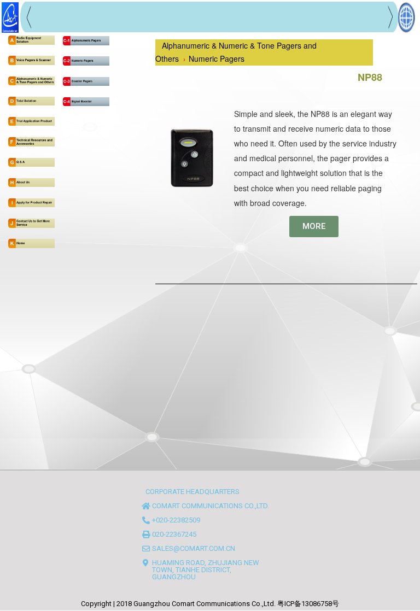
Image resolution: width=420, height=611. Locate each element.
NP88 (370, 77)
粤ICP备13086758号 (308, 604)
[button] (314, 226)
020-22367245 (174, 534)
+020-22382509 (176, 520)
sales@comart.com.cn (193, 548)
